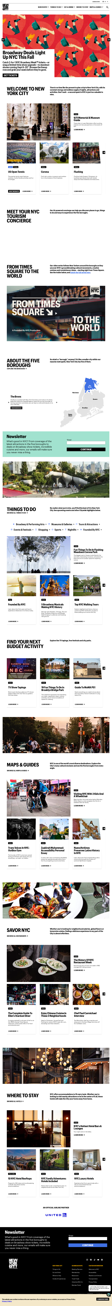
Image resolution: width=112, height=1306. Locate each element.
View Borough (16, 408)
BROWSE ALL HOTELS (14, 1101)
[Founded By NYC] (21, 585)
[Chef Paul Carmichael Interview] (87, 994)
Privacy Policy (7, 1301)
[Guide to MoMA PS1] (88, 668)
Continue (86, 449)
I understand (102, 1299)
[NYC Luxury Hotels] (87, 1159)
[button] (43, 7)
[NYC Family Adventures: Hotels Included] (54, 1159)
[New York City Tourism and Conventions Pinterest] (102, 1260)
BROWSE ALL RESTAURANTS (16, 936)
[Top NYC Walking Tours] (87, 585)
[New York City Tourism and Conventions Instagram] (87, 1260)
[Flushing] (87, 152)
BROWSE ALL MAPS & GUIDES (17, 771)
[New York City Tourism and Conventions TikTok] (95, 1260)
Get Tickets (10, 75)
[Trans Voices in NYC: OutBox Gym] (21, 829)
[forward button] (108, 39)
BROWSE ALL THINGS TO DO (16, 513)
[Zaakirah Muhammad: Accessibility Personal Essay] (54, 829)
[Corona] (54, 152)
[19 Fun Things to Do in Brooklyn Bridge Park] (54, 668)
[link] (80, 272)
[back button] (8, 402)
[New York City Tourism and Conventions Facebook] (91, 1260)
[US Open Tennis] (21, 152)
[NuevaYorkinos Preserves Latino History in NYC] (87, 829)
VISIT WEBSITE (14, 191)
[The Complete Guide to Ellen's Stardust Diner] (21, 994)
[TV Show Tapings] (21, 668)
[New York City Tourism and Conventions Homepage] (13, 1264)
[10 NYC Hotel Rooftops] (21, 1159)
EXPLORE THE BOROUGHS (16, 369)
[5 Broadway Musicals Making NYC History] (54, 585)
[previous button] (3, 39)
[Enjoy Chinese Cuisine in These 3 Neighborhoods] (54, 994)
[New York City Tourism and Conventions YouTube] (98, 1260)
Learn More (78, 130)
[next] (104, 152)
